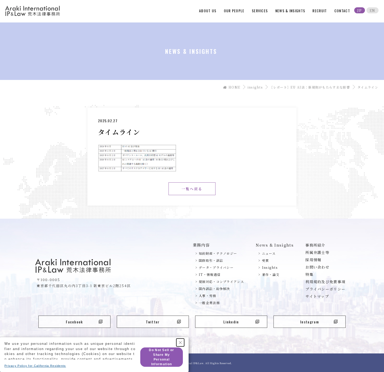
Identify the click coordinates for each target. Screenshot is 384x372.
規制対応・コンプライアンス (221, 281)
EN (372, 10)
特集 (309, 274)
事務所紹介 (315, 245)
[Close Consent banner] (180, 342)
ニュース (269, 253)
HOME (234, 87)
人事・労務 (207, 295)
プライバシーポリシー (325, 289)
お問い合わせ (317, 267)
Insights (270, 267)
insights (255, 87)
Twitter (153, 321)
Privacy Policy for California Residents (35, 365)
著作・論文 (270, 274)
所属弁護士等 (317, 252)
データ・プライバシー (216, 267)
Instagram (309, 321)
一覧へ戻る (192, 188)
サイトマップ (317, 296)
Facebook (74, 321)
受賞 (265, 260)
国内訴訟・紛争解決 (214, 288)
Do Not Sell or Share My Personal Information (161, 357)
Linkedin (231, 321)
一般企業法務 (209, 302)
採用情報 (313, 259)
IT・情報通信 (209, 274)
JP (359, 10)
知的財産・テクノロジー (218, 253)
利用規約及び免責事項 (325, 281)
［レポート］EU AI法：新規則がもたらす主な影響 (310, 87)
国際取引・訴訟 (211, 260)
